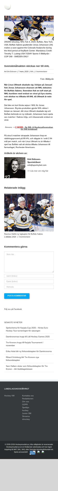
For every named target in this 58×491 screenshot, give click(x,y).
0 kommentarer (41, 72)
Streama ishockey (26, 417)
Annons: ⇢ (29, 128)
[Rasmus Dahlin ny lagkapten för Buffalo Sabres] (29, 195)
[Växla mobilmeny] (53, 11)
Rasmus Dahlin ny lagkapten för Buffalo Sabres (23, 234)
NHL (32, 72)
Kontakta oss (28, 396)
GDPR (25, 404)
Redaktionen (27, 398)
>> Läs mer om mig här (37, 171)
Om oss (25, 401)
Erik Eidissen (12, 72)
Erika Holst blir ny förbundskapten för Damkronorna (29, 351)
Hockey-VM (9, 396)
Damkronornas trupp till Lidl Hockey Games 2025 (28, 336)
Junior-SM (26, 413)
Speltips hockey (25, 408)
